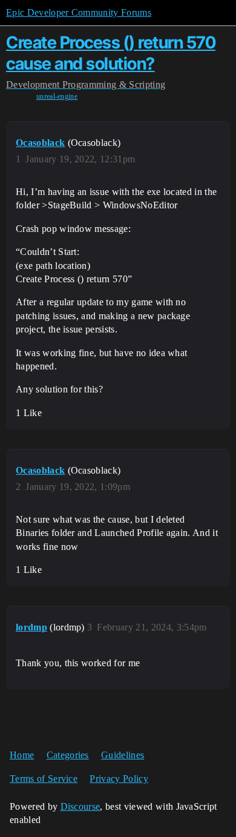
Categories (68, 755)
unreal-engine (56, 96)
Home (22, 755)
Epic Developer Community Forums (78, 12)
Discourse (80, 806)
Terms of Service (43, 778)
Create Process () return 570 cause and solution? (110, 53)
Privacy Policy (119, 778)
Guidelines (122, 755)
